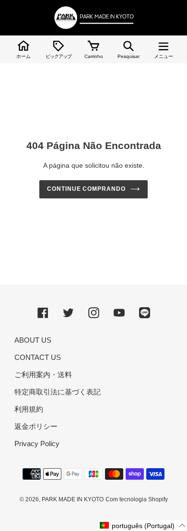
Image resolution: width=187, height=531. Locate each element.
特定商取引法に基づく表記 (57, 392)
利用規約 (28, 409)
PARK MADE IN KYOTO (73, 499)
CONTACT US (37, 357)
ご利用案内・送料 (43, 374)
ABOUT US (32, 340)
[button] (143, 525)
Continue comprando (86, 188)
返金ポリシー (36, 426)
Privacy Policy (36, 443)
